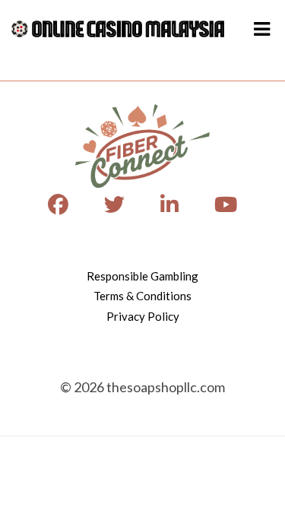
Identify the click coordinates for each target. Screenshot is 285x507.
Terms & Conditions (142, 296)
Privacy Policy (142, 316)
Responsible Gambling (142, 276)
